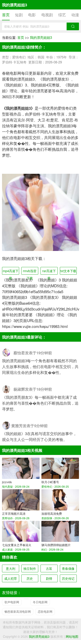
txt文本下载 (68, 271)
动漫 (75, 14)
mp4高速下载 (10, 272)
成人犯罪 (10, 578)
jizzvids (7, 482)
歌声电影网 (11, 602)
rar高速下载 (49, 272)
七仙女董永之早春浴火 (16, 545)
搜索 (73, 26)
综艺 (62, 14)
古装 (49, 568)
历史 (30, 578)
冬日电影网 (40, 602)
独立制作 (29, 568)
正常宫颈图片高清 (13, 513)
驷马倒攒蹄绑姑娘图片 (56, 545)
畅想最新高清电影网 (17, 611)
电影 (32, 14)
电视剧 (47, 14)
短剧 (19, 14)
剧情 (49, 578)
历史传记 (68, 578)
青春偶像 (68, 568)
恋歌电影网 (45, 611)
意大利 (10, 568)
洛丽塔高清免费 (51, 513)
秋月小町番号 (50, 482)
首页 (6, 14)
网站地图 (72, 636)
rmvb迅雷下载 (29, 272)
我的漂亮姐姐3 (41, 37)
